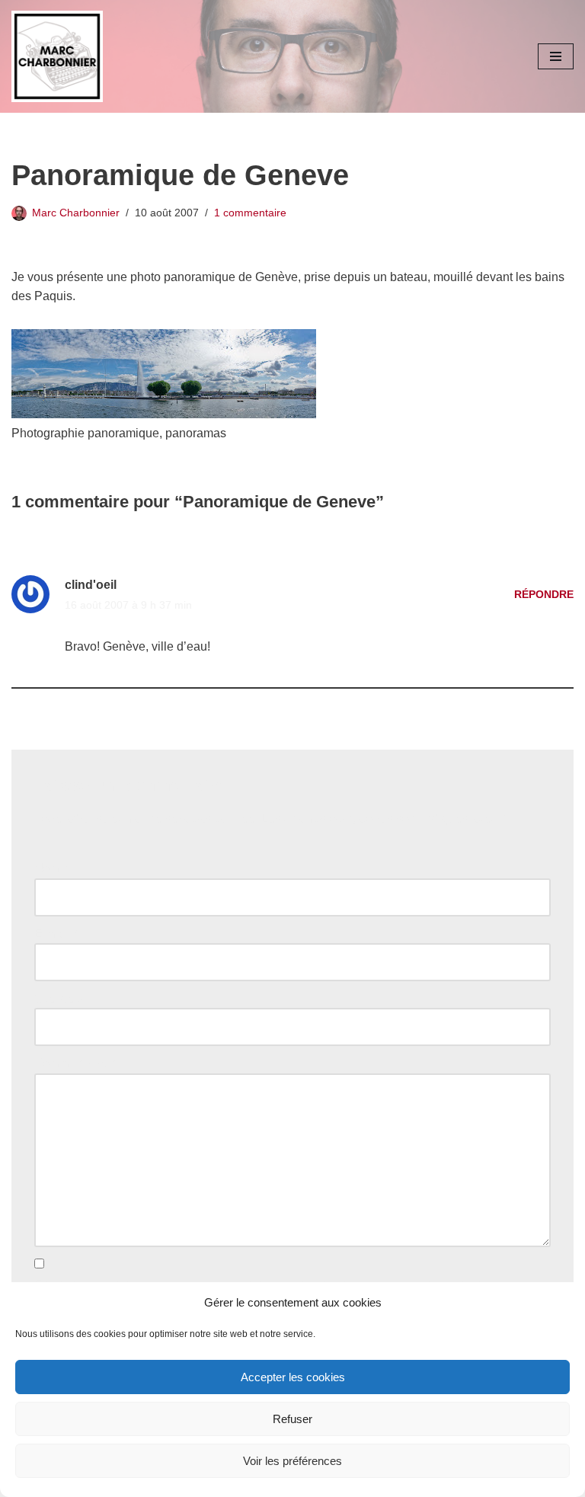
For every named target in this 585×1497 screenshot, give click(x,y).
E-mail (55, 933)
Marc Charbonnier (76, 212)
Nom (51, 868)
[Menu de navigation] (556, 56)
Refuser (292, 1418)
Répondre (544, 594)
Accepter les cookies (293, 1377)
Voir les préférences (292, 1460)
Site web (58, 998)
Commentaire (74, 1063)
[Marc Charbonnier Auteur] (57, 56)
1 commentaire (250, 212)
